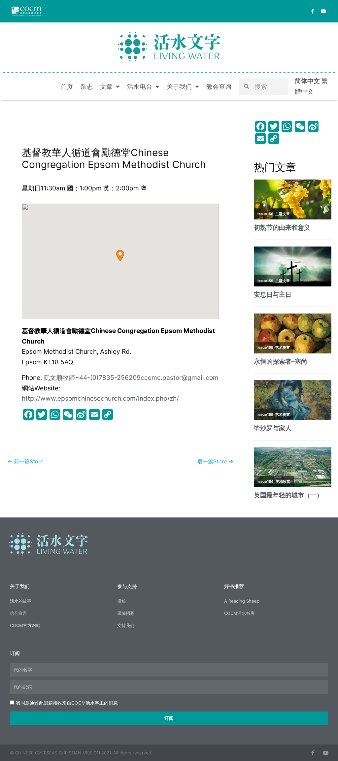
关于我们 (179, 86)
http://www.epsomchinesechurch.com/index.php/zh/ (100, 398)
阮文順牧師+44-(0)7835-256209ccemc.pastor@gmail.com (131, 377)
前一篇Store (25, 461)
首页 (66, 86)
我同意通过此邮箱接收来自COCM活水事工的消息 (67, 703)
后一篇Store (215, 461)
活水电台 (139, 86)
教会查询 (218, 86)
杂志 (86, 86)
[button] (120, 255)
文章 (106, 86)
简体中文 (307, 81)
